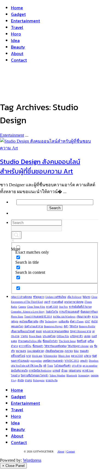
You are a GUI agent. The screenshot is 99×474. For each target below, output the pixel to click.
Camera (22, 306)
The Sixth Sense (67, 341)
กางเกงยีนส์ (57, 302)
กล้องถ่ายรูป (75, 370)
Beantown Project (53, 326)
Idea (15, 40)
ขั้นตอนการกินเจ (89, 311)
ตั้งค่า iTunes (77, 321)
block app (37, 356)
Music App (64, 356)
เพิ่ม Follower (74, 297)
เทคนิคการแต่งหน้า (53, 360)
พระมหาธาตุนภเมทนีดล (56, 331)
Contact (19, 60)
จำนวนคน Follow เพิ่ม (30, 341)
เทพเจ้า (84, 360)
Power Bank (35, 336)
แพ (91, 346)
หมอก (39, 331)
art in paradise (90, 365)
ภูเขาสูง (69, 351)
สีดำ (66, 326)
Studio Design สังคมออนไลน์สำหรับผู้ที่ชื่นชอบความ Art (40, 166)
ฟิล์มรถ (86, 297)
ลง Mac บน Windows (64, 316)
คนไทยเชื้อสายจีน (28, 321)
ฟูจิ (44, 365)
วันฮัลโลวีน (52, 311)
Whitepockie (50, 356)
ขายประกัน (51, 380)
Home (17, 7)
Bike (76, 351)
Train (50, 365)
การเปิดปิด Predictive (40, 370)
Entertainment (25, 20)
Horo (16, 34)
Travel (17, 27)
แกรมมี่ (56, 370)
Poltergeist (39, 380)
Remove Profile (87, 326)
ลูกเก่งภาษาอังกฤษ (73, 302)
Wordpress (32, 460)
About (17, 53)
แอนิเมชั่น (64, 321)
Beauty (18, 47)
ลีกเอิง (21, 380)
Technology (51, 321)
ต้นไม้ (94, 321)
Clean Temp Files (36, 306)
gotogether (36, 360)
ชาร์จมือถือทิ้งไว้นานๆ (80, 306)
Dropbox (93, 360)
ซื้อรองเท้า (38, 346)
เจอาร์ (47, 302)
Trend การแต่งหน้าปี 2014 (38, 316)
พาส (28, 356)
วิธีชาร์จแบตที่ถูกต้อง (55, 346)
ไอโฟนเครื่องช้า (62, 365)
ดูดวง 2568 (77, 356)
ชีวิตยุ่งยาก (38, 297)
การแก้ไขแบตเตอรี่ (69, 311)
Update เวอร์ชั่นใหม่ (55, 297)
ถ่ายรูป (28, 380)
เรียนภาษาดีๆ (84, 316)
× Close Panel (13, 466)
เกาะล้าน (76, 365)
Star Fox (63, 306)
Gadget (18, 14)
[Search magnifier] (16, 235)
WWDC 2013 (72, 360)
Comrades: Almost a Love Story (28, 311)
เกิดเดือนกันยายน (54, 351)
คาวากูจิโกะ (25, 346)
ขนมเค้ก (84, 351)
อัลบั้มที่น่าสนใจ (19, 370)
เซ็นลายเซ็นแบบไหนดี (23, 331)
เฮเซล (87, 336)
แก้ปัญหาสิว (76, 336)
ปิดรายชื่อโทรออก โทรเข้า (34, 375)
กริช (41, 321)
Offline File (63, 336)
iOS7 (87, 321)
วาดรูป (24, 336)
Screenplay (84, 375)
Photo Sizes (17, 316)
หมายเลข (21, 351)
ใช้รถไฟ (73, 326)
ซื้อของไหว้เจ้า (50, 341)
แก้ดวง (87, 356)
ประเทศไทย (49, 336)
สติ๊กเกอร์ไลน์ (18, 356)
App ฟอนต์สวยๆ (35, 351)
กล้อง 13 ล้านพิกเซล (21, 297)
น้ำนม (64, 370)
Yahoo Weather (57, 375)
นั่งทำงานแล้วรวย (33, 326)
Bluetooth (71, 375)
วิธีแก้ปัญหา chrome (78, 346)
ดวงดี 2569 (52, 306)
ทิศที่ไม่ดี (81, 341)
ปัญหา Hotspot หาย (80, 331)
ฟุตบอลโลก (17, 326)
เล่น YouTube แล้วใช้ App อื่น (26, 365)
